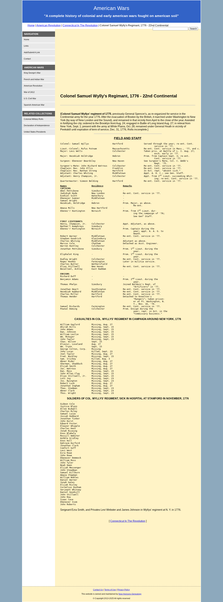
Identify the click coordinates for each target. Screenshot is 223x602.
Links (26, 46)
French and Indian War (34, 79)
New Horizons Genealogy (130, 594)
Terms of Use (110, 590)
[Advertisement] (40, 187)
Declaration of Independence (37, 125)
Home (31, 25)
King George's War (32, 73)
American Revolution (48, 25)
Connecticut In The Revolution (80, 25)
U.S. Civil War (30, 98)
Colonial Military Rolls (33, 119)
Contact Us (98, 590)
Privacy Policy (123, 590)
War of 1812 (29, 92)
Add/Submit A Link (32, 52)
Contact (27, 59)
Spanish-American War (34, 105)
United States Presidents (35, 132)
